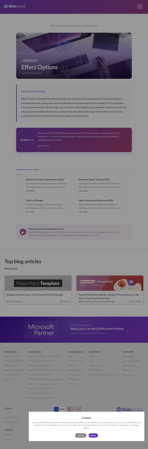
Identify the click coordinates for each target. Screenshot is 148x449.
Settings (80, 435)
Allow (93, 435)
